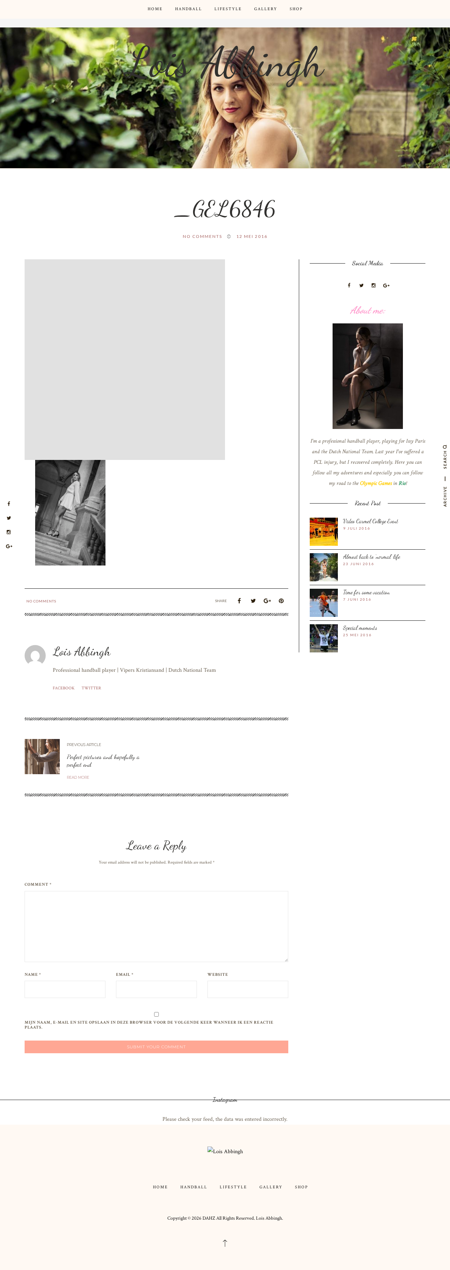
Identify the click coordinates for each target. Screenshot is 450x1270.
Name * (33, 974)
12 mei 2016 (252, 236)
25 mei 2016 (357, 635)
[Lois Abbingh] (225, 1151)
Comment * (38, 884)
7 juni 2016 (357, 599)
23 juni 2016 (358, 564)
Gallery (265, 9)
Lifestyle (228, 9)
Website (217, 974)
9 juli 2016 (356, 528)
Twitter (91, 688)
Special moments (360, 627)
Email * (125, 974)
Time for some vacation (366, 592)
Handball (188, 9)
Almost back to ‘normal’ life (371, 556)
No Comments (202, 236)
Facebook (64, 688)
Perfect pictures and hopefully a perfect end (103, 760)
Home (155, 9)
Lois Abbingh (225, 62)
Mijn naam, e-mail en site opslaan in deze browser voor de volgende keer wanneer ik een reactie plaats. (149, 1025)
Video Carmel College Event (370, 521)
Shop (296, 9)
